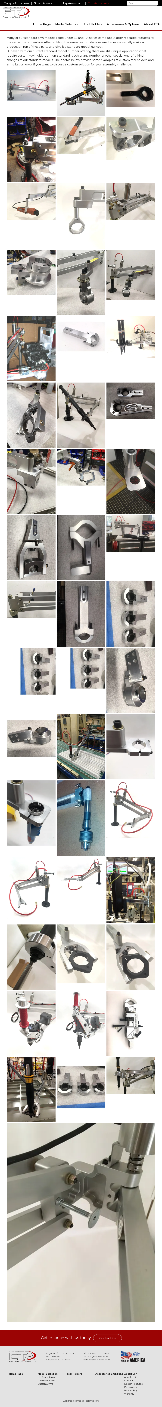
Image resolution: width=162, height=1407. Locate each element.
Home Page (42, 24)
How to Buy (130, 1390)
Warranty (129, 1393)
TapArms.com (73, 3)
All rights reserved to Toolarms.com (81, 1400)
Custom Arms (45, 1383)
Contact (128, 1380)
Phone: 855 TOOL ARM (96, 1353)
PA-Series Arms (46, 1380)
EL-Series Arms (46, 1377)
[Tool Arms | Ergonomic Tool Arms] (16, 12)
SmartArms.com (45, 3)
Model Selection (67, 24)
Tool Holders (93, 24)
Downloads (130, 1387)
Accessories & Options (123, 24)
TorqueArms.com (16, 3)
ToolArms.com (98, 3)
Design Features (133, 1383)
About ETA (152, 24)
